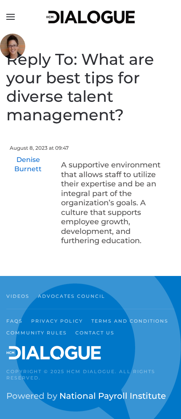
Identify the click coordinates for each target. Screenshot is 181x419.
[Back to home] (90, 17)
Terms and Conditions (129, 321)
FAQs (14, 321)
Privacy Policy (57, 321)
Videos (17, 296)
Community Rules (36, 333)
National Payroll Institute (112, 396)
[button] (10, 17)
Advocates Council (71, 296)
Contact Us (94, 333)
